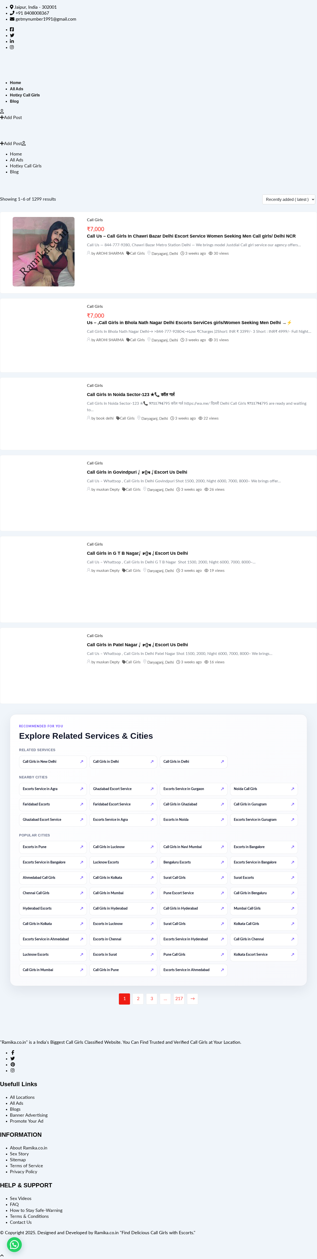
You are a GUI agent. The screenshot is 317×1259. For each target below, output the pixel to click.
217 (179, 999)
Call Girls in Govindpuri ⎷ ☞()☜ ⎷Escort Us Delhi (137, 472)
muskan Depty (108, 489)
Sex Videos (20, 1199)
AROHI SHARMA (110, 253)
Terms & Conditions (29, 1216)
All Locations (22, 1097)
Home (15, 83)
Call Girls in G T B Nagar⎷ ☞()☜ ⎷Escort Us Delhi (137, 553)
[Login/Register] (2, 112)
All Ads (16, 89)
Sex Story (19, 1154)
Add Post (13, 118)
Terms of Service (26, 1166)
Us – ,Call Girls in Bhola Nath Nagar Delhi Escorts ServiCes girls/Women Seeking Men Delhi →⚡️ (189, 322)
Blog (14, 101)
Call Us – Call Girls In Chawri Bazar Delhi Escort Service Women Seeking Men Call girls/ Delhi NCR (191, 236)
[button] (14, 1244)
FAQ (14, 1204)
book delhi (105, 418)
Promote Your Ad (26, 1121)
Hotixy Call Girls (25, 95)
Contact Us (21, 1222)
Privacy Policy (23, 1172)
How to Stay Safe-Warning (36, 1210)
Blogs (15, 1109)
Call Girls (95, 220)
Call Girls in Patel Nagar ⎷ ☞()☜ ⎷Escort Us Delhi (137, 644)
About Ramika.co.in (28, 1148)
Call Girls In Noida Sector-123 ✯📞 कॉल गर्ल (131, 394)
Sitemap (18, 1160)
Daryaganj (160, 254)
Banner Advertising (29, 1115)
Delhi (173, 254)
